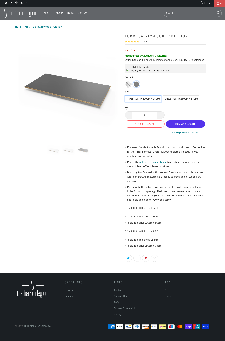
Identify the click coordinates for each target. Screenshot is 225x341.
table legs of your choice (152, 161)
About (59, 13)
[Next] (116, 85)
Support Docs (121, 296)
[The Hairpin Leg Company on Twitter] (5, 3)
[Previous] (21, 85)
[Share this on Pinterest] (145, 258)
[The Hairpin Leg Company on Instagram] (21, 3)
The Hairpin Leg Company (37, 325)
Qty (127, 108)
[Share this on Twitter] (128, 258)
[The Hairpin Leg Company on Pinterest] (16, 3)
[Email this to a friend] (154, 258)
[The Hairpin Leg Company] (20, 13)
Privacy (167, 296)
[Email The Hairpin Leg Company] (27, 3)
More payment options (185, 132)
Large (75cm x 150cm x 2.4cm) (181, 98)
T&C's (166, 290)
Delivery (69, 290)
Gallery (117, 314)
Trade (70, 13)
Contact (82, 13)
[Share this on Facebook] (137, 258)
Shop (45, 13)
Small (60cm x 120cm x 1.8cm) (143, 98)
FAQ (116, 302)
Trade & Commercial (124, 308)
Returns (69, 296)
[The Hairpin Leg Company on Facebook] (10, 3)
